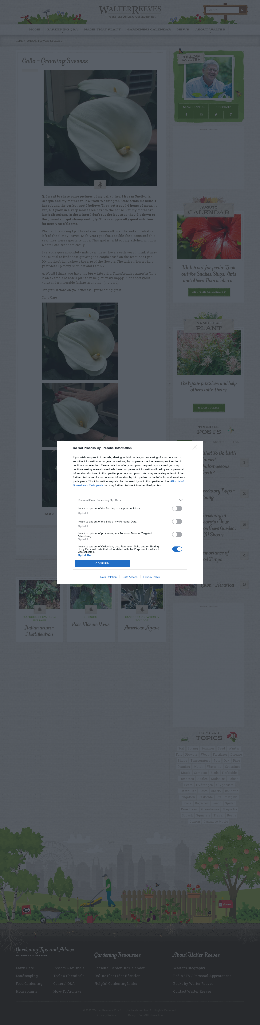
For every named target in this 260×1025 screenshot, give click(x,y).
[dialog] (130, 512)
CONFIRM (103, 563)
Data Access (130, 576)
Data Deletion (108, 576)
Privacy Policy (151, 576)
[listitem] (130, 500)
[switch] (177, 508)
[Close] (195, 448)
